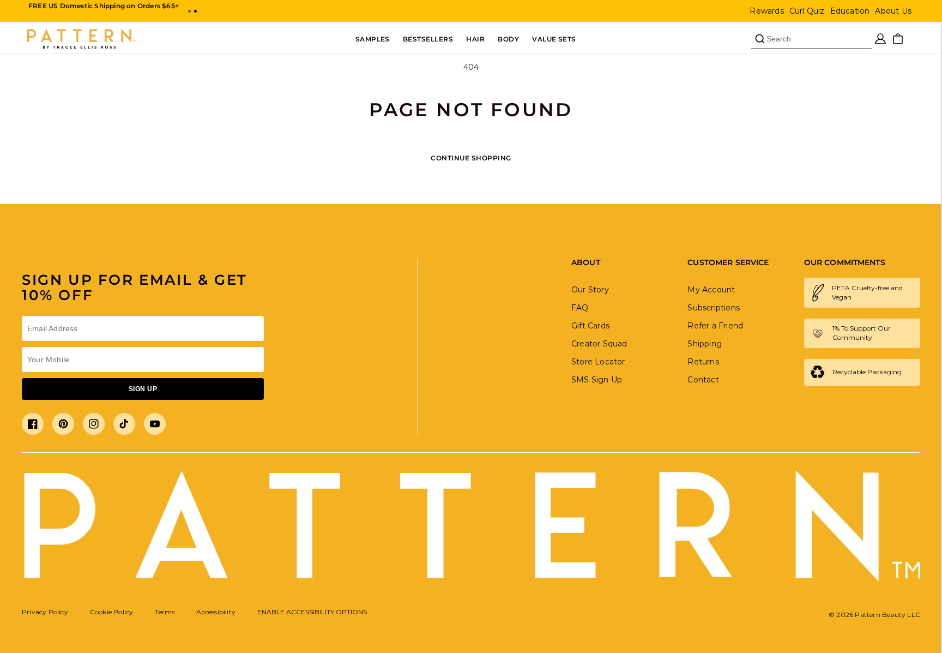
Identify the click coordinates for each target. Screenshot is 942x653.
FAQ (580, 308)
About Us (893, 11)
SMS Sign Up (596, 380)
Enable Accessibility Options (312, 612)
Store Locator (598, 362)
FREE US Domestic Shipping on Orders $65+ (103, 6)
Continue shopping (471, 158)
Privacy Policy (45, 612)
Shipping (704, 344)
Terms (164, 612)
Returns (702, 362)
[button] (189, 11)
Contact (702, 380)
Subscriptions (713, 308)
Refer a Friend (715, 326)
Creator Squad (599, 344)
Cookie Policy (112, 612)
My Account (711, 290)
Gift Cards (590, 326)
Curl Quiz (807, 11)
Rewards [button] (766, 11)
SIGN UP (143, 389)
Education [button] (850, 11)
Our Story (590, 290)
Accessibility (215, 612)
